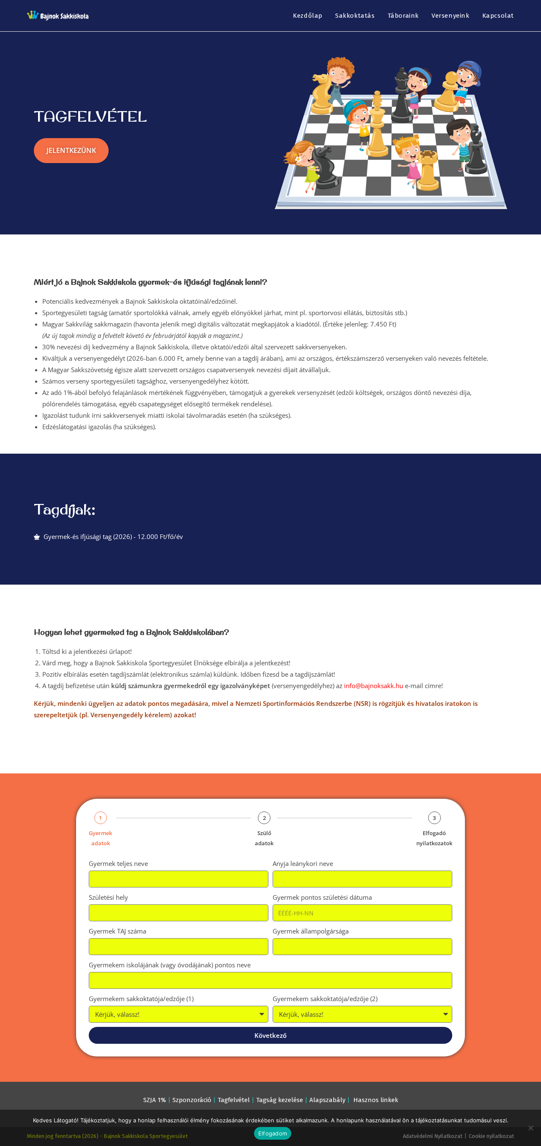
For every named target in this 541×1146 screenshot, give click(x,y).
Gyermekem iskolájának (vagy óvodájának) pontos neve (170, 965)
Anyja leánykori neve (303, 863)
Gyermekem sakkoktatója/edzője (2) (325, 998)
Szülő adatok (264, 838)
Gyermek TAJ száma (117, 931)
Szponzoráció (191, 1100)
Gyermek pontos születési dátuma (322, 897)
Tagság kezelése (279, 1100)
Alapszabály (327, 1100)
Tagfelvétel (234, 1100)
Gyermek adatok (100, 838)
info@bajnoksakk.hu (373, 685)
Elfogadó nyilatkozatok (434, 838)
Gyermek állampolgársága (311, 931)
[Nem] (530, 1128)
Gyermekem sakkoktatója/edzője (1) (141, 998)
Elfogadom (272, 1133)
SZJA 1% (154, 1100)
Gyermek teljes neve (118, 863)
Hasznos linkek (375, 1100)
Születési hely (108, 897)
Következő (270, 1035)
